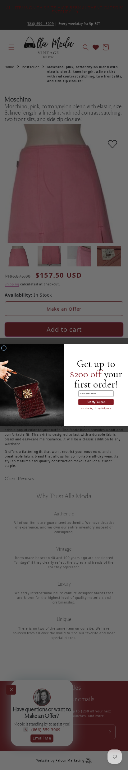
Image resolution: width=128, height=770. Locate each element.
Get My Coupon (96, 402)
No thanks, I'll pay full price (96, 408)
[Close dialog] (4, 348)
